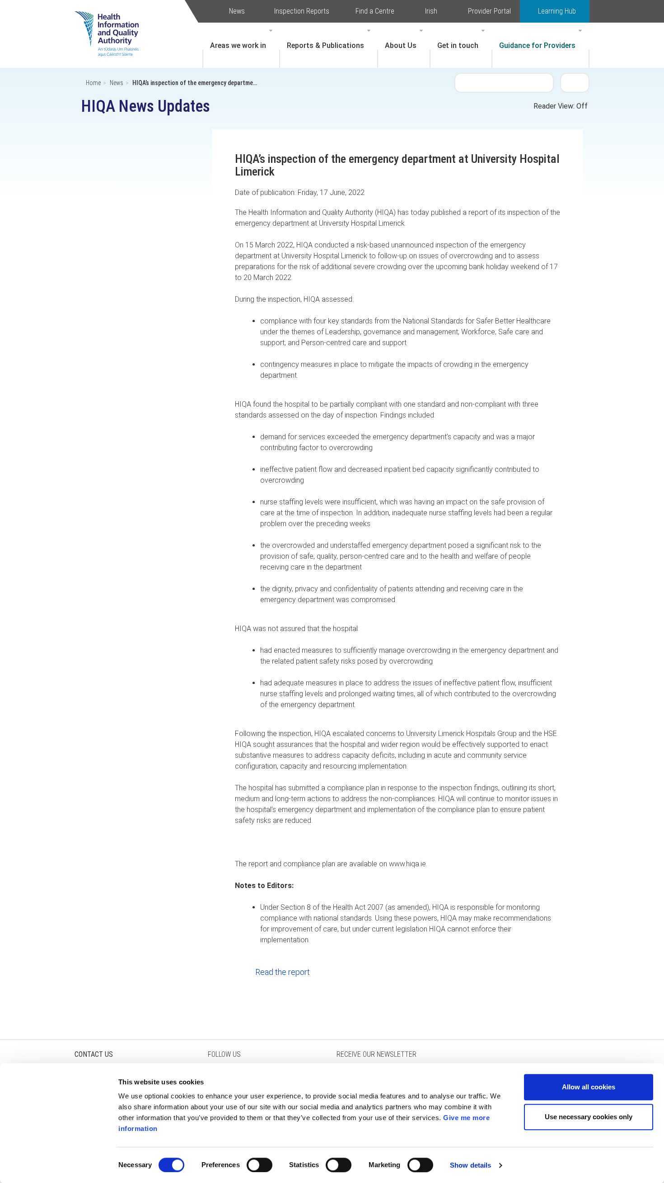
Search (575, 82)
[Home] (111, 20)
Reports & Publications (325, 45)
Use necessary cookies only (588, 1117)
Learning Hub (557, 11)
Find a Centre (374, 11)
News (237, 11)
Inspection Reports (301, 11)
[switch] (259, 1165)
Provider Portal (489, 11)
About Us (400, 45)
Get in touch (457, 45)
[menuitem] (241, 45)
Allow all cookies (588, 1087)
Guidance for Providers (537, 45)
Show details (470, 1165)
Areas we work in (238, 45)
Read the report (282, 972)
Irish (431, 11)
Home (93, 82)
